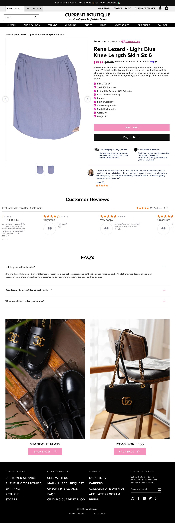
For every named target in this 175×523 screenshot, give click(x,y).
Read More (21, 235)
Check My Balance (62, 488)
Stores (118, 8)
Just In (12, 25)
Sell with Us (57, 478)
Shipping (12, 488)
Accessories (121, 25)
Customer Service (145, 8)
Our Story (104, 8)
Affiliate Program (104, 494)
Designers (144, 25)
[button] (164, 208)
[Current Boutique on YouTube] (144, 498)
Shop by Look (32, 25)
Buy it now (131, 137)
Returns (12, 494)
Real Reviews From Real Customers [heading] (22, 208)
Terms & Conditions (76, 513)
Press (94, 499)
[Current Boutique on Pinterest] (156, 498)
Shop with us (15, 8)
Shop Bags (126, 451)
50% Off (162, 25)
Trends (52, 25)
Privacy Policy (100, 513)
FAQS (51, 494)
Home (8, 35)
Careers (96, 483)
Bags (103, 25)
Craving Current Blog (66, 499)
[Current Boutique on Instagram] (132, 498)
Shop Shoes (42, 451)
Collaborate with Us (107, 488)
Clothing (71, 25)
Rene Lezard (101, 41)
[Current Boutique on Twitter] (150, 498)
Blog (128, 8)
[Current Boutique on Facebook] (138, 498)
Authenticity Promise (23, 483)
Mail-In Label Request (65, 483)
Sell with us (34, 8)
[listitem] (22, 227)
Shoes (88, 25)
